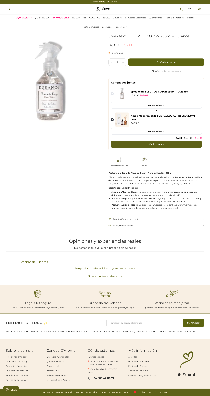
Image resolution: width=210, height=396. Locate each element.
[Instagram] (184, 374)
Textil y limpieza (91, 27)
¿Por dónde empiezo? (17, 357)
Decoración (121, 27)
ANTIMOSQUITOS (91, 17)
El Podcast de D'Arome (58, 380)
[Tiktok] (194, 374)
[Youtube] (189, 374)
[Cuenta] (181, 9)
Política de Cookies (137, 366)
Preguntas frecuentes (16, 366)
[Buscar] (9, 9)
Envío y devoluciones (122, 225)
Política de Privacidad (139, 361)
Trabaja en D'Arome (138, 370)
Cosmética (107, 27)
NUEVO (76, 17)
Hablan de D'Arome (56, 375)
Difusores (117, 17)
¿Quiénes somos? (55, 361)
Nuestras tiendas (95, 357)
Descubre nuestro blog (58, 357)
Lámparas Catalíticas (135, 17)
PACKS (106, 17)
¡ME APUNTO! (193, 323)
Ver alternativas (155, 105)
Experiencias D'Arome (17, 375)
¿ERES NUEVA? (42, 17)
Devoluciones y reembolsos (142, 375)
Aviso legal (133, 357)
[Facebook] (179, 374)
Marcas (190, 17)
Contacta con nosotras (17, 370)
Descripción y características (126, 219)
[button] (189, 9)
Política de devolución (17, 380)
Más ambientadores (174, 17)
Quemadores (155, 17)
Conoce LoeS (53, 366)
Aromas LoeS (53, 370)
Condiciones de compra (17, 361)
